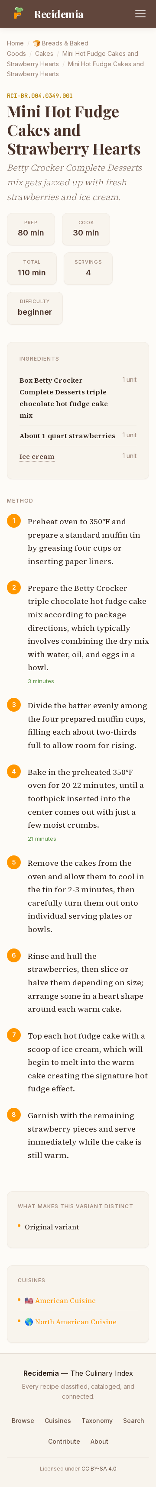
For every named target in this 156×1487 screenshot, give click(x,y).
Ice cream (37, 456)
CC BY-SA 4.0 (99, 1468)
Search (133, 1420)
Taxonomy (97, 1420)
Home (15, 43)
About (99, 1441)
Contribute (64, 1441)
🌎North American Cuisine (71, 1321)
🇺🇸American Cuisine (60, 1300)
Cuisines (58, 1420)
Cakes (44, 53)
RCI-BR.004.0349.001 (40, 96)
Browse (23, 1420)
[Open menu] (140, 14)
